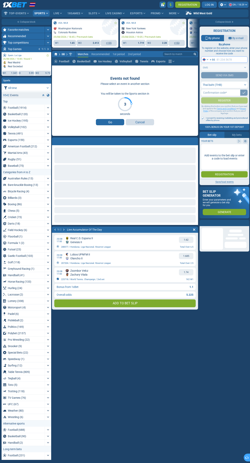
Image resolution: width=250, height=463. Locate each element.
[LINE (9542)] (56, 54)
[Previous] (39, 49)
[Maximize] (48, 30)
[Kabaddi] (63, 54)
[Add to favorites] (48, 55)
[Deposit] (170, 5)
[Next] (48, 49)
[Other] (171, 61)
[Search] (195, 54)
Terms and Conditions (226, 116)
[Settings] (223, 5)
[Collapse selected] (43, 95)
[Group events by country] (48, 95)
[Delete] (194, 229)
